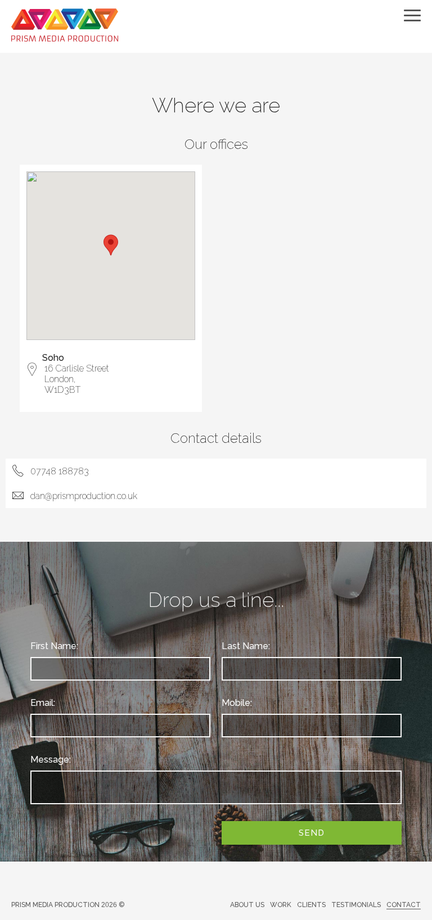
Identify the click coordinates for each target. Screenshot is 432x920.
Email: (42, 702)
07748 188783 (59, 471)
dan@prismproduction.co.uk (83, 496)
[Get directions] (32, 372)
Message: (50, 759)
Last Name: (246, 646)
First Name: (54, 646)
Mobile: (237, 702)
